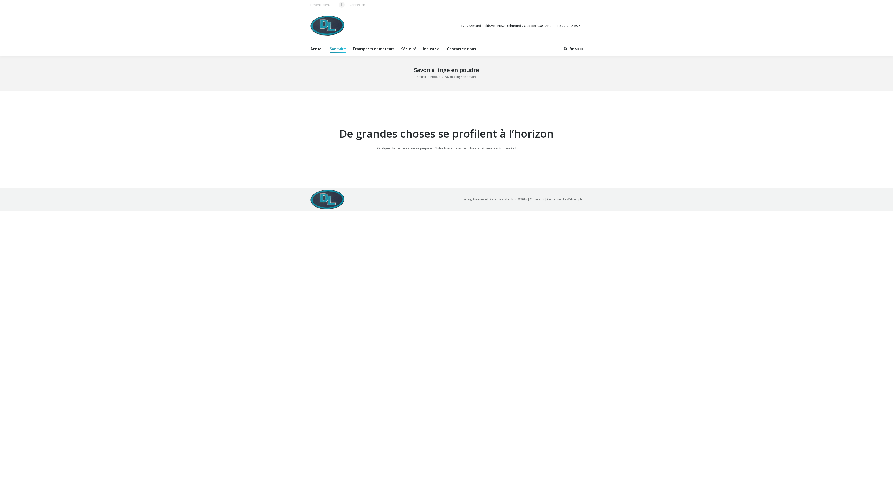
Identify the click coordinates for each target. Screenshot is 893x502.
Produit (435, 77)
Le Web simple (573, 199)
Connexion (357, 5)
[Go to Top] (885, 494)
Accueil (421, 77)
